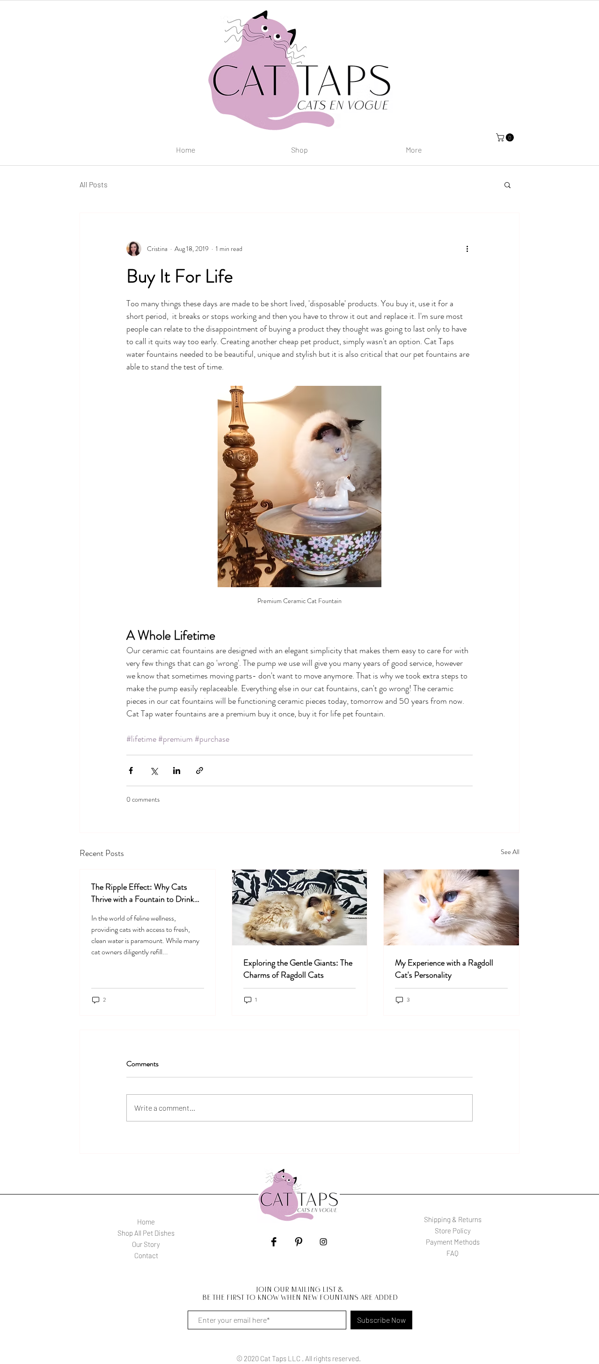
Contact (146, 1255)
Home (146, 1221)
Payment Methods (453, 1242)
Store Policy (453, 1230)
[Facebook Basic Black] (273, 1241)
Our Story (146, 1244)
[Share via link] (199, 770)
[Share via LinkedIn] (176, 770)
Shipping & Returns (453, 1219)
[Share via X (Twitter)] (153, 770)
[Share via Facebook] (130, 770)
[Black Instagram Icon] (323, 1241)
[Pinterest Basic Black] (298, 1241)
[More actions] (467, 248)
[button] (507, 184)
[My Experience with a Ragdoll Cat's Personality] (451, 907)
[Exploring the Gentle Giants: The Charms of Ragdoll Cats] (299, 907)
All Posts (94, 184)
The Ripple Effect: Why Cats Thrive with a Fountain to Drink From (142, 893)
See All (510, 851)
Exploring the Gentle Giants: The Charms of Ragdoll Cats (297, 969)
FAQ (452, 1253)
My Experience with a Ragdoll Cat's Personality (444, 969)
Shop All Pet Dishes (146, 1233)
